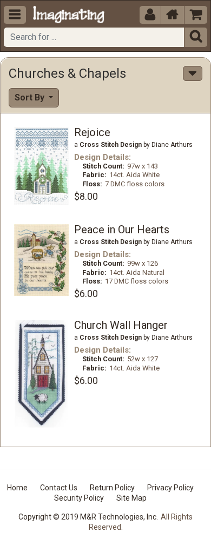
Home (17, 487)
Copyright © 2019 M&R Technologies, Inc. (88, 516)
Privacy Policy (170, 487)
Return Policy (112, 487)
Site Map (131, 498)
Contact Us (58, 487)
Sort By (31, 97)
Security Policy (79, 498)
